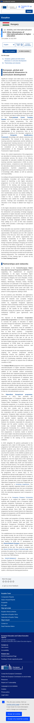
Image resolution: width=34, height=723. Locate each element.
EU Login (4, 605)
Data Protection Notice (8, 626)
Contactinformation (28, 44)
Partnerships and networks (12, 63)
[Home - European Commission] (9, 7)
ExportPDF (18, 44)
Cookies (3, 689)
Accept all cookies (14, 714)
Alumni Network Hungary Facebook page (16, 549)
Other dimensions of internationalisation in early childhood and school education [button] (0, 34)
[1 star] (3, 581)
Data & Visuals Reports (8, 599)
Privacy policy (5, 692)
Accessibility (5, 650)
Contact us (4, 623)
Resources (4, 679)
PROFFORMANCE (10, 558)
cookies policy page (13, 704)
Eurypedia (4, 602)
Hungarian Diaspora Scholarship (22, 497)
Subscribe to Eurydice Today (9, 617)
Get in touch (4, 647)
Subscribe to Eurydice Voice (9, 614)
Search (29, 11)
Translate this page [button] (25, 6)
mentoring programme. (22, 484)
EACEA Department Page (9, 656)
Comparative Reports (7, 597)
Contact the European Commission (11, 673)
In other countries (24, 51)
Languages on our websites (9, 686)
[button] (31, 6)
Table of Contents (10, 51)
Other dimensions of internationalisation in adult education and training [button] (33, 34)
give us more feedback (11, 586)
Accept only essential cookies (18, 719)
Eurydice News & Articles (8, 611)
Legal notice (4, 695)
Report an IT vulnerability (8, 682)
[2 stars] (4, 581)
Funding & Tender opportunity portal (11, 659)
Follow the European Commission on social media (16, 676)
